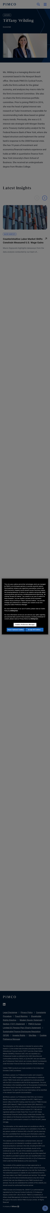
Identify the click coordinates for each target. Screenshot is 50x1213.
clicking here (14, 610)
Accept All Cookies (34, 629)
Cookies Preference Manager (25, 624)
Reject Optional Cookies (16, 629)
